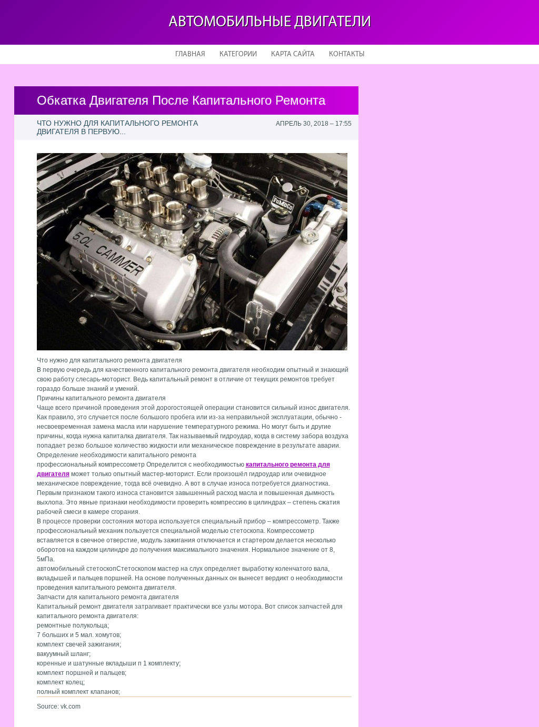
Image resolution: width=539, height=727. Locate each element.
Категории (238, 54)
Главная (190, 54)
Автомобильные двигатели (269, 22)
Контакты (346, 54)
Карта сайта (293, 54)
